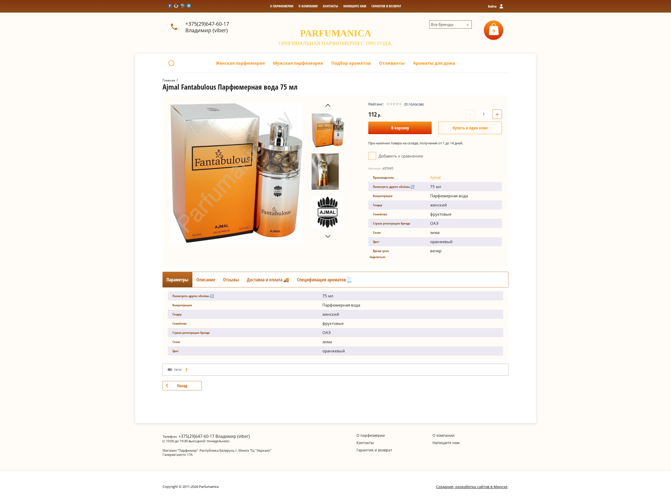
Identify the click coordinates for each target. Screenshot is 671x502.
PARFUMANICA (335, 33)
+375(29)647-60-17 (207, 23)
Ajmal (435, 177)
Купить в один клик (470, 128)
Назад (182, 386)
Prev (328, 105)
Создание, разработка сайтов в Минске (471, 486)
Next (328, 236)
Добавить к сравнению (400, 156)
